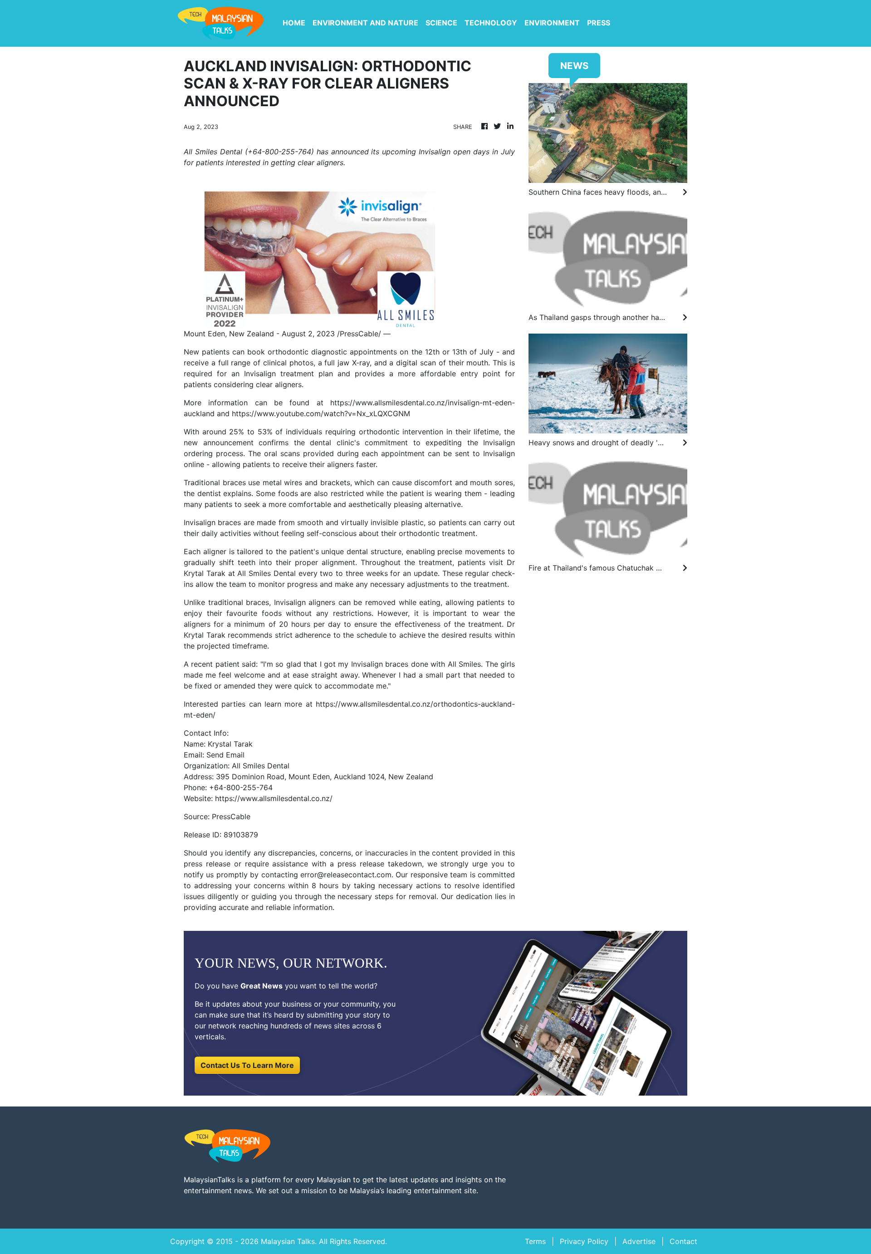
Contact (683, 1241)
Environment (552, 22)
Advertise (639, 1241)
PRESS (598, 22)
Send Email (225, 754)
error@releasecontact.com (345, 874)
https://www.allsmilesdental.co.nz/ (274, 798)
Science (441, 22)
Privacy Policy (584, 1241)
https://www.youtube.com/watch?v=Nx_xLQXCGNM (321, 413)
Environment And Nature (365, 22)
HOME (294, 22)
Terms (535, 1241)
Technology (491, 22)
